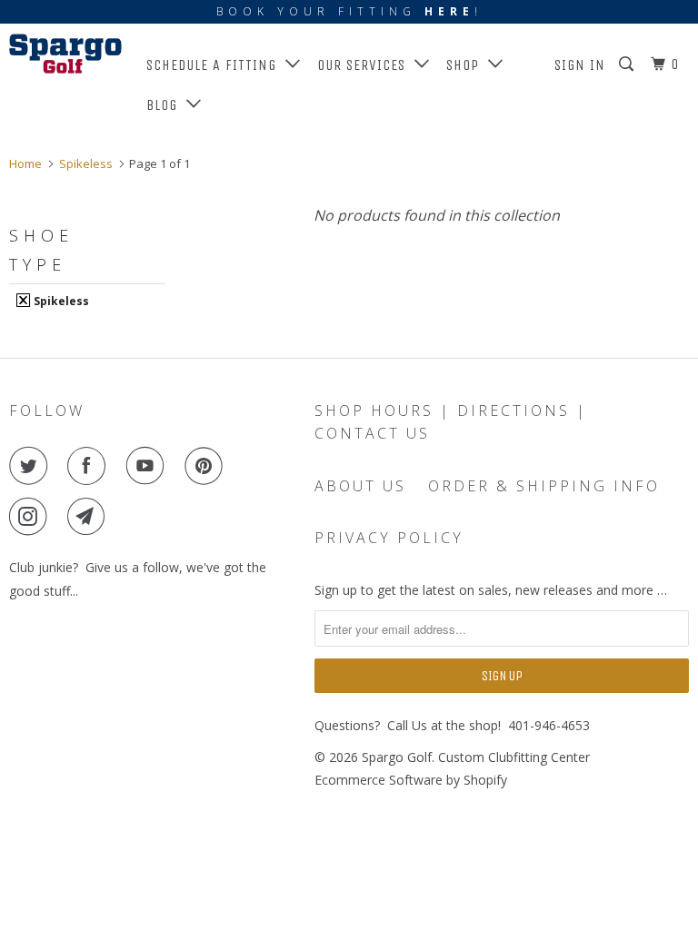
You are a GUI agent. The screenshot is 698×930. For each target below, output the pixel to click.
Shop (467, 65)
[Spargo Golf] (65, 53)
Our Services (365, 65)
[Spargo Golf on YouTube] (149, 466)
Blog (166, 105)
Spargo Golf (397, 757)
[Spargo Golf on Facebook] (90, 466)
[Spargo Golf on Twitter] (32, 466)
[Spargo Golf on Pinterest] (207, 466)
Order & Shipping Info (544, 486)
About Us (360, 486)
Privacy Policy (389, 538)
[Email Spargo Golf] (90, 517)
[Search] (628, 64)
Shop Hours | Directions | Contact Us (450, 422)
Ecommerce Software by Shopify (410, 779)
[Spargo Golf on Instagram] (32, 517)
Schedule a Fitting (215, 65)
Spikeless (60, 300)
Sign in (579, 65)
